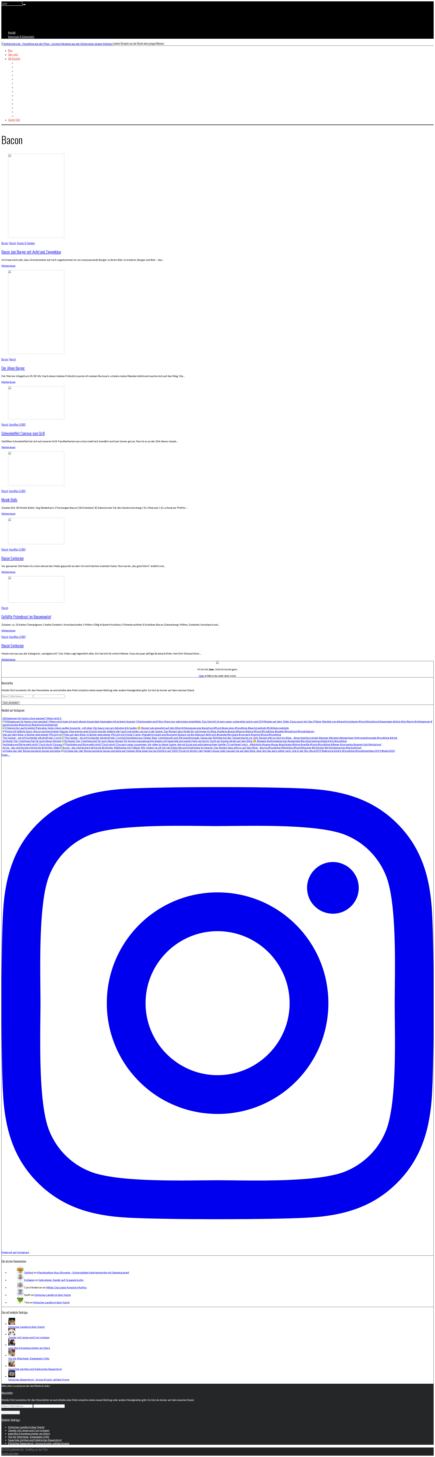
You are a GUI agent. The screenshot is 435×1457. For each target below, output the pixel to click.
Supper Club (14, 120)
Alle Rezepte (14, 59)
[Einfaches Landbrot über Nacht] (11, 1323)
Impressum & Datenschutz (21, 37)
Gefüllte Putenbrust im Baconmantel (26, 616)
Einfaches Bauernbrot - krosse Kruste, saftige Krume (38, 1379)
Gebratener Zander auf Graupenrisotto (61, 1279)
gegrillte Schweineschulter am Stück (29, 1347)
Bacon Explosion (12, 558)
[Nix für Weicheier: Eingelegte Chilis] (11, 1355)
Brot (17, 67)
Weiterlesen (8, 265)
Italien (18, 95)
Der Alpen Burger (13, 368)
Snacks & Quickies (24, 108)
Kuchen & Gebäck (23, 99)
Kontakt (12, 33)
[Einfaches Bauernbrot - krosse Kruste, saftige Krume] (11, 1376)
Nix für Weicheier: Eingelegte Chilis (28, 1358)
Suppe (18, 112)
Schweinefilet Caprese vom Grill (23, 433)
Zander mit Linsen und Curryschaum (29, 1337)
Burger (18, 71)
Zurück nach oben (10, 1454)
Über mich (13, 55)
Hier (201, 675)
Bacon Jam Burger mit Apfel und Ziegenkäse (31, 252)
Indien (18, 91)
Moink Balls (9, 499)
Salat (17, 103)
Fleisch (18, 83)
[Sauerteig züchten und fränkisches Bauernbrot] (11, 1365)
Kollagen (29, 1279)
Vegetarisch (21, 116)
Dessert (19, 75)
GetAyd (28, 1272)
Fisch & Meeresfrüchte (26, 79)
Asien (17, 63)
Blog (10, 50)
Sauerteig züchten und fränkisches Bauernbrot (35, 1369)
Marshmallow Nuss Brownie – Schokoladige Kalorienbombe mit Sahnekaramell (83, 1272)
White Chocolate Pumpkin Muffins (66, 1287)
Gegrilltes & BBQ (23, 87)
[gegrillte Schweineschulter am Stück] (11, 1344)
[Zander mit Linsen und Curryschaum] (11, 1334)
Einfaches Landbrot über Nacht (52, 1294)
